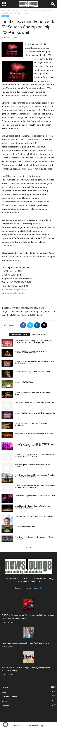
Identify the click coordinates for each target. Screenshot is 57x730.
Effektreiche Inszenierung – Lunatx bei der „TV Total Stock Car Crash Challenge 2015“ (33, 341)
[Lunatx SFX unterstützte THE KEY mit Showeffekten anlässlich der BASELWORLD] (7, 457)
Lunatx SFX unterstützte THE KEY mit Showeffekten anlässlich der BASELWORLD (35, 455)
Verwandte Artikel (19, 334)
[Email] (44, 325)
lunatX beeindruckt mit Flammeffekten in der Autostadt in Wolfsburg (33, 507)
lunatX (26, 11)
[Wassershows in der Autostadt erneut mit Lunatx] (7, 435)
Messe (4, 701)
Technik (5, 687)
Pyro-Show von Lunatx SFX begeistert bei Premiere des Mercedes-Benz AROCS (35, 476)
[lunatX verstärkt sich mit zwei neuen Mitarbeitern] (7, 523)
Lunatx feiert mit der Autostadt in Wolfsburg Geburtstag (32, 393)
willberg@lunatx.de (18, 289)
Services (5, 706)
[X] (30, 325)
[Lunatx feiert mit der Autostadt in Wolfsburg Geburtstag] (7, 394)
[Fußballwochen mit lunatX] (7, 529)
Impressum (18, 725)
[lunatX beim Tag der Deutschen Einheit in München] (7, 498)
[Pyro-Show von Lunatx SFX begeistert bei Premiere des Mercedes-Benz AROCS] (7, 478)
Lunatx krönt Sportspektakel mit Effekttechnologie (35, 413)
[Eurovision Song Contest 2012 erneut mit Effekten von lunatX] (7, 539)
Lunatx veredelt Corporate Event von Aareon (32, 371)
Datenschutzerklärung (34, 725)
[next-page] (30, 547)
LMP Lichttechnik (9, 696)
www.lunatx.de (17, 293)
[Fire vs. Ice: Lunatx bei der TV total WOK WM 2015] (7, 405)
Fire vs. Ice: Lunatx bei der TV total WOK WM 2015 (34, 402)
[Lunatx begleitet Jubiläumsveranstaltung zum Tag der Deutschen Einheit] (7, 363)
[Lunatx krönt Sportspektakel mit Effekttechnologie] (7, 415)
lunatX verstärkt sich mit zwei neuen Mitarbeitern (34, 516)
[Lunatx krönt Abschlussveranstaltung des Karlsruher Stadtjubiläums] (7, 353)
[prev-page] (26, 547)
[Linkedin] (37, 325)
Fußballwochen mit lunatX (25, 526)
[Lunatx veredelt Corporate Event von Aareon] (7, 374)
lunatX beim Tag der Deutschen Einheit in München (35, 495)
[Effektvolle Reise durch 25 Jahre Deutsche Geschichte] (7, 425)
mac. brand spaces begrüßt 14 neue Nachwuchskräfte (25, 643)
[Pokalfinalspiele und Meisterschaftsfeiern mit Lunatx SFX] (7, 467)
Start (3, 11)
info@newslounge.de (32, 588)
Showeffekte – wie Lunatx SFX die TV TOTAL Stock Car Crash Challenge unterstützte (34, 445)
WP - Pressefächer (14, 11)
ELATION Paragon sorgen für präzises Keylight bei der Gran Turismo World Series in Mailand (28, 617)
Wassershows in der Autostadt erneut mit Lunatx (34, 433)
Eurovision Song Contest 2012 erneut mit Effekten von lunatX (34, 538)
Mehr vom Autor (39, 334)
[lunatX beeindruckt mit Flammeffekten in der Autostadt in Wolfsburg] (7, 508)
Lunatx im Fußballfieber (24, 382)
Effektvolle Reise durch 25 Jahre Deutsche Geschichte (31, 424)
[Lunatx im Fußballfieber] (7, 384)
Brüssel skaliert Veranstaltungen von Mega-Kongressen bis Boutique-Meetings (28, 669)
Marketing (6, 692)
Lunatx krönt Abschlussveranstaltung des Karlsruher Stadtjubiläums (31, 352)
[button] (5, 724)
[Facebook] (23, 325)
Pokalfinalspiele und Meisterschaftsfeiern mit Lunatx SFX (32, 465)
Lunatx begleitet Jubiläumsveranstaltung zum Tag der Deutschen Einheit (34, 362)
